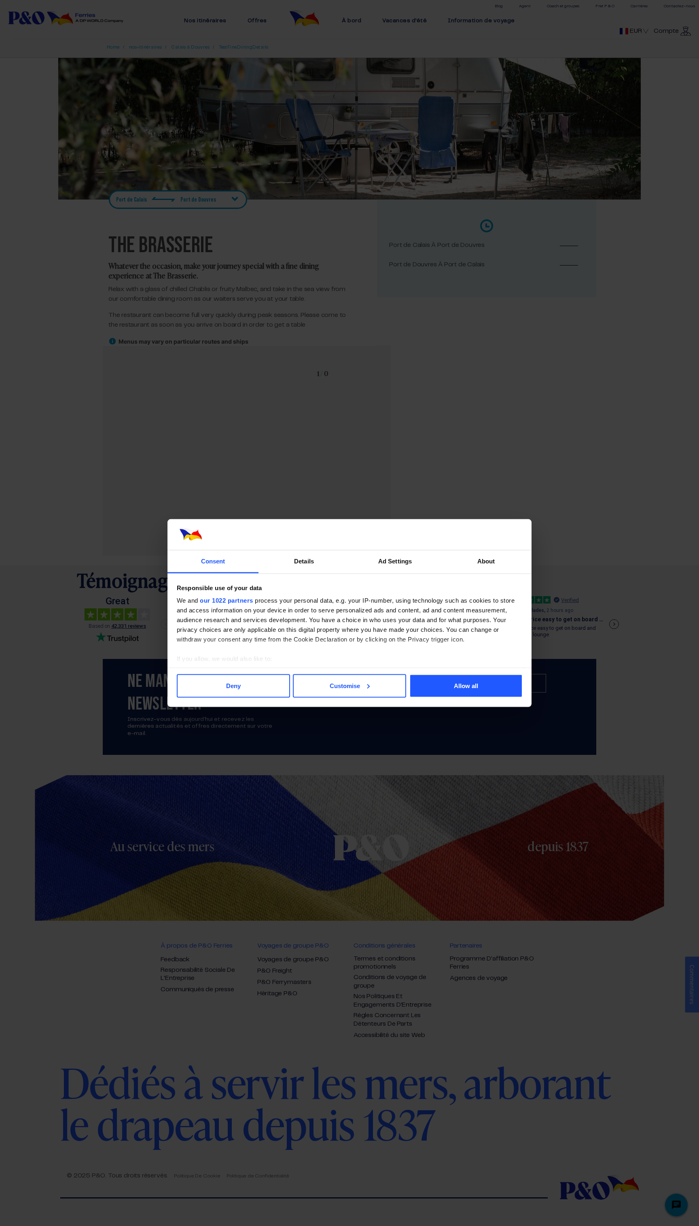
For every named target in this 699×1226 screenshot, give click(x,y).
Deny (233, 685)
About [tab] (486, 561)
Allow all (466, 685)
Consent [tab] (213, 561)
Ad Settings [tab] (395, 561)
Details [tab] (304, 561)
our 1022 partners (226, 600)
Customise (345, 685)
